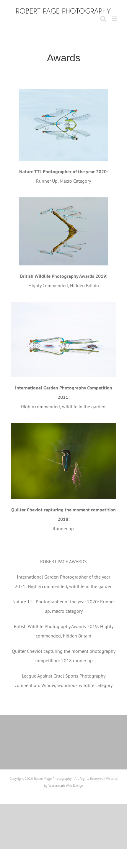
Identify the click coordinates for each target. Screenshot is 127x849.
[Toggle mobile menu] (115, 19)
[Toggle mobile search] (103, 19)
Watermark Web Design (65, 785)
